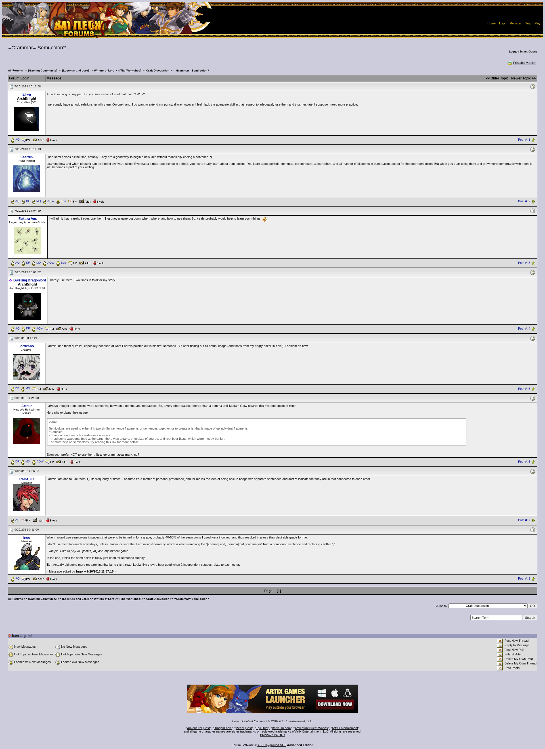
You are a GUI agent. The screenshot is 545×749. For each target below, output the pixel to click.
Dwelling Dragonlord (29, 280)
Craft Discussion (157, 70)
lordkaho (27, 346)
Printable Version (524, 62)
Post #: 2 (524, 201)
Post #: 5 (524, 388)
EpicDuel (262, 728)
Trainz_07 (26, 479)
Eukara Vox (27, 219)
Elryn (26, 94)
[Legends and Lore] (75, 70)
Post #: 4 (524, 328)
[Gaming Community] (42, 70)
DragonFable (223, 728)
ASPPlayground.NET (271, 745)
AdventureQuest (198, 728)
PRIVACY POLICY (272, 735)
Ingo (26, 538)
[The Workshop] (130, 70)
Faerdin (26, 157)
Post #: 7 (524, 520)
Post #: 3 (524, 262)
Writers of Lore (104, 70)
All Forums (15, 70)
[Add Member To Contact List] (38, 139)
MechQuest (244, 728)
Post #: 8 (524, 578)
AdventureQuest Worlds (311, 728)
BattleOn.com (281, 728)
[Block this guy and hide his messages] (51, 139)
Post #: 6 (524, 462)
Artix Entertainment (345, 728)
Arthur (26, 406)
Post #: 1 (524, 139)
